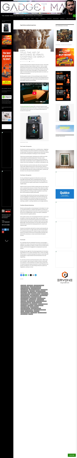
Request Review (56, 18)
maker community (41, 298)
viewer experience (25, 312)
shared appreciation (25, 308)
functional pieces (25, 295)
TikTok (22, 311)
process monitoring (43, 304)
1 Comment (32, 61)
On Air (32, 18)
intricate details (24, 298)
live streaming (33, 298)
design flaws (24, 292)
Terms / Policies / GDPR (70, 18)
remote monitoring (39, 305)
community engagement (34, 289)
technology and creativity (39, 309)
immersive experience (36, 296)
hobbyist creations (35, 295)
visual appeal (34, 312)
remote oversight (25, 306)
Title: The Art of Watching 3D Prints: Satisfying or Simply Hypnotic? (32, 56)
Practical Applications (41, 301)
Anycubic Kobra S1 (25, 286)
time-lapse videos (29, 311)
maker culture (24, 299)
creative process (25, 291)
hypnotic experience (25, 296)
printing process (33, 304)
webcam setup (24, 314)
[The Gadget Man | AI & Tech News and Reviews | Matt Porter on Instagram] (8, 229)
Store (29, 18)
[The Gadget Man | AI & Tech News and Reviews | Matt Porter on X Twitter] (5, 229)
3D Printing (22, 50)
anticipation (30, 285)
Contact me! (49, 18)
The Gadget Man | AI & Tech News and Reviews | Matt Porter (22, 16)
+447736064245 (6, 222)
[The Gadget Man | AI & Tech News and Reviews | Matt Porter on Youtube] (3, 232)
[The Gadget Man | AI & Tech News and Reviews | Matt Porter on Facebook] (3, 229)
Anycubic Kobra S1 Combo (27, 106)
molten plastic (40, 299)
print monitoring (24, 304)
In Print (37, 18)
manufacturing (32, 299)
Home (24, 18)
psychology (30, 305)
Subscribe (71, 455)
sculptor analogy (34, 306)
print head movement (36, 302)
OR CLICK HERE (6, 225)
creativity (32, 291)
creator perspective (40, 291)
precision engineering (26, 302)
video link (37, 311)
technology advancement (26, 309)
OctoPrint (23, 301)
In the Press (43, 18)
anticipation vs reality (39, 285)
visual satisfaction (42, 312)
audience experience (36, 288)
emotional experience (42, 292)
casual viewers (24, 289)
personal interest (31, 301)
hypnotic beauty (43, 295)
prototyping (23, 305)
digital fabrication (32, 292)
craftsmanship (44, 289)
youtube (30, 314)
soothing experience (36, 308)
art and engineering (25, 288)
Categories (62, 18)
